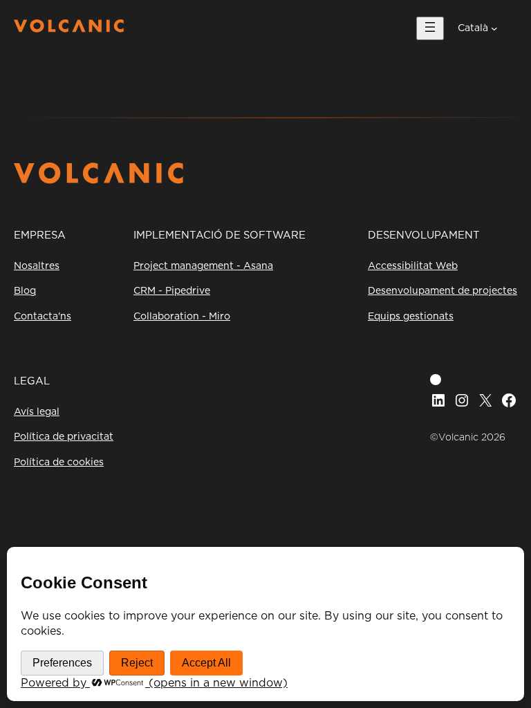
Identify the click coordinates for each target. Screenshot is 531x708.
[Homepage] (69, 29)
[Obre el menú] (430, 28)
